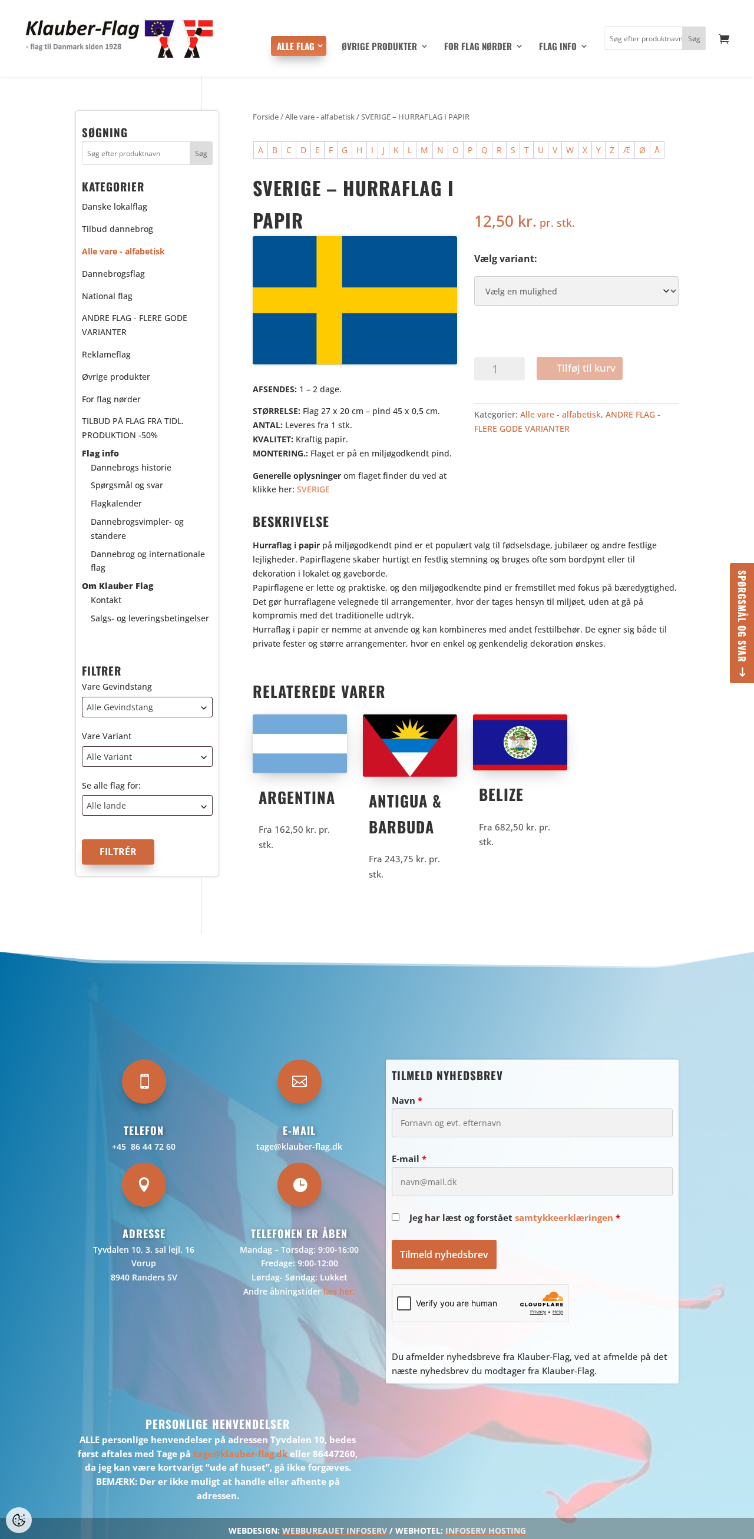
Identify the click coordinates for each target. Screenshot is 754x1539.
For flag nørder (478, 47)
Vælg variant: (505, 258)
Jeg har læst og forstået (514, 1217)
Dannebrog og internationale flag (148, 561)
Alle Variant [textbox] (109, 756)
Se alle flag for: (111, 785)
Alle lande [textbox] (106, 806)
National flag (107, 296)
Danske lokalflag (114, 207)
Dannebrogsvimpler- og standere (137, 528)
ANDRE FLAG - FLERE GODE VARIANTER (134, 325)
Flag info (558, 47)
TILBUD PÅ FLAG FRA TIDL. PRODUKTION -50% (133, 428)
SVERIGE (313, 489)
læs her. (339, 1291)
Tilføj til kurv (586, 368)
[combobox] (147, 707)
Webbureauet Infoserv (334, 1530)
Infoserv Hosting (485, 1530)
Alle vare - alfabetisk (320, 116)
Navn (407, 1100)
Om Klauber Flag (117, 586)
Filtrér (118, 852)
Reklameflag (106, 354)
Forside (266, 116)
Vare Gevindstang (117, 686)
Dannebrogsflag (113, 273)
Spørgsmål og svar (742, 616)
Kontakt (106, 599)
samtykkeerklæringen (564, 1217)
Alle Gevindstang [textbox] (120, 707)
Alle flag (296, 45)
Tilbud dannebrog (117, 228)
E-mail (409, 1158)
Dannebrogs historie (131, 467)
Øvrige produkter (379, 47)
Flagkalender (116, 503)
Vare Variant (106, 736)
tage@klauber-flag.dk (299, 1146)
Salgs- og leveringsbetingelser (150, 618)
